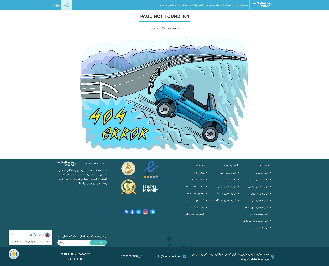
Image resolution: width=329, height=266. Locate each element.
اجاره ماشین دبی (228, 173)
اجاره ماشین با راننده (258, 200)
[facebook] (132, 212)
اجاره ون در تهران (259, 193)
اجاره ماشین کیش (227, 186)
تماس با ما (198, 173)
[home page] (262, 6)
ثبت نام (200, 200)
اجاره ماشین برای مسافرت (255, 221)
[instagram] (145, 213)
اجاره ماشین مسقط (226, 193)
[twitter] (138, 212)
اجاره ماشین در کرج (258, 180)
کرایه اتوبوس (261, 228)
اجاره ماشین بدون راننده (256, 207)
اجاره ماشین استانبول (225, 180)
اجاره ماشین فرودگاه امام (223, 200)
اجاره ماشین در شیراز (258, 186)
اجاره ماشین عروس (259, 214)
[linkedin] (126, 212)
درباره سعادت (197, 207)
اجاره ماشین (262, 173)
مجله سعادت (197, 180)
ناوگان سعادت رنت (195, 193)
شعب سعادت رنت (195, 186)
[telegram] (152, 212)
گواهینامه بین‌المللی (194, 214)
